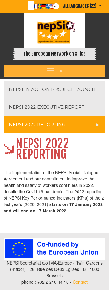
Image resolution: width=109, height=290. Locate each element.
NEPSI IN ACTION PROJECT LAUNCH (52, 89)
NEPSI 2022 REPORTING (37, 124)
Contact (80, 282)
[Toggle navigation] (54, 71)
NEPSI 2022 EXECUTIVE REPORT (46, 107)
